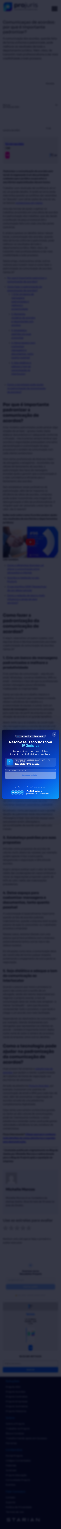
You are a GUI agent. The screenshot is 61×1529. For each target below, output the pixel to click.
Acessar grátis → (30, 775)
